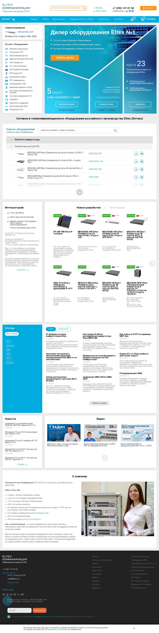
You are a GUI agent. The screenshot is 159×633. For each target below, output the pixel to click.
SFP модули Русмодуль (140, 581)
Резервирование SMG (131, 373)
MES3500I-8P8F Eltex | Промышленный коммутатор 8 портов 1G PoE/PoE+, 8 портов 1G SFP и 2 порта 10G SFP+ (137, 288)
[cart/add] (141, 154)
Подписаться (39, 610)
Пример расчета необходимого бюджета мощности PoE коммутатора (99, 357)
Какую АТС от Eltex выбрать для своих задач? (134, 355)
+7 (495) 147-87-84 (123, 8)
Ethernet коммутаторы (140, 557)
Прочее (10, 363)
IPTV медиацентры (138, 588)
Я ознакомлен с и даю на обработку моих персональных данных (53, 616)
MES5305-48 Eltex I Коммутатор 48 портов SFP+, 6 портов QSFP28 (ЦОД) (111, 286)
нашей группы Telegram (31, 519)
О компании (96, 574)
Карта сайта (97, 570)
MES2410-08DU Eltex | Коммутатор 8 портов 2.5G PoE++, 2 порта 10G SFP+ (88, 286)
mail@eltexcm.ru (13, 579)
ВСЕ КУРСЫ (140, 104)
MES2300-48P (95, 169)
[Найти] (84, 8)
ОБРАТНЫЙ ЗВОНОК (66, 104)
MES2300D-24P (96, 161)
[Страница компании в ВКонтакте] (18, 594)
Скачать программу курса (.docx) (23, 228)
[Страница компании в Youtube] (22, 594)
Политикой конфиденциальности (37, 616)
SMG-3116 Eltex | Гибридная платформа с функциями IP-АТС (62, 286)
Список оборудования (20, 129)
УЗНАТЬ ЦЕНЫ (65, 57)
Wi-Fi (9, 358)
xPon (9, 342)
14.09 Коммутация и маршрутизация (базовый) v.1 (141, 89)
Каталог (6, 19)
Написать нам (13, 582)
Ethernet (10, 346)
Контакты (96, 584)
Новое (50, 329)
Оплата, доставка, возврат (102, 560)
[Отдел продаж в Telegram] (130, 11)
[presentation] (152, 263)
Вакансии (96, 581)
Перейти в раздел (99, 403)
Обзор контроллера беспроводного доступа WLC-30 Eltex (61, 379)
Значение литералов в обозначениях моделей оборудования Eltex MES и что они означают (61, 356)
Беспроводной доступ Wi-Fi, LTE (144, 564)
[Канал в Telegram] (7, 594)
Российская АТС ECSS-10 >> (108, 97)
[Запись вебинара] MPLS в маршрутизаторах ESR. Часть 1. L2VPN (136, 445)
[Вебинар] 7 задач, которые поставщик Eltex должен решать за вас (62, 445)
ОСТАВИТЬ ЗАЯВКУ (106, 104)
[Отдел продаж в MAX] (132, 11)
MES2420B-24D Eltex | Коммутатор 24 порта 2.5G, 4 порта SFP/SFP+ (112, 234)
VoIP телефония (137, 570)
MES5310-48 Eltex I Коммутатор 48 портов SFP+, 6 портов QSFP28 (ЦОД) (136, 235)
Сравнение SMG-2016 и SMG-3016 (97, 378)
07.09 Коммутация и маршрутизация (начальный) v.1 (142, 82)
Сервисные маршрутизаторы (142, 567)
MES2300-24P (95, 154)
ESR (8, 350)
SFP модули (135, 577)
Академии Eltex (42, 513)
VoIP (8, 354)
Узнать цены (7, 589)
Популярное (63, 329)
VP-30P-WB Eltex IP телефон (62, 233)
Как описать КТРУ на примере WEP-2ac (135, 335)
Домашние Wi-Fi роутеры (141, 584)
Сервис (95, 564)
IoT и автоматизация (139, 574)
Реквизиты (96, 588)
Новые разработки (88, 208)
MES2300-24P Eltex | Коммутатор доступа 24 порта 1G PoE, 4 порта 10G (55, 154)
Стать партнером (17, 213)
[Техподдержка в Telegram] (11, 594)
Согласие (58, 616)
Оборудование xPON (139, 560)
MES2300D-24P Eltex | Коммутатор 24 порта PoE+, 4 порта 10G (53, 161)
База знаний (97, 567)
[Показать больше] (79, 192)
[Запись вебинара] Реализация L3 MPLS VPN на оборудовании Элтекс (99, 445)
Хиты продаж (117, 208)
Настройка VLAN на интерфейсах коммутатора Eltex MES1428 (97, 336)
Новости (95, 577)
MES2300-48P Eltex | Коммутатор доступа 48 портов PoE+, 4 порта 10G (54, 169)
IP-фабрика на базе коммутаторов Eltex (56, 335)
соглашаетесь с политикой (56, 629)
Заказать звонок (8, 573)
